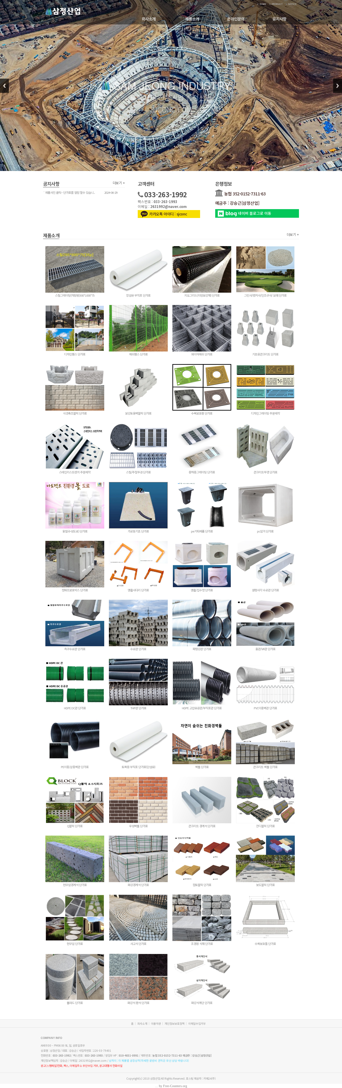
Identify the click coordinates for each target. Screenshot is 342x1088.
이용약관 (156, 1023)
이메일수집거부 (197, 1023)
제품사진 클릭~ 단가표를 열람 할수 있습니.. (70, 192)
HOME (263, 4)
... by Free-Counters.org (171, 1086)
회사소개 (149, 19)
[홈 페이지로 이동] (62, 7)
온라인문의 (236, 19)
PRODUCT (277, 4)
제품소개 (192, 19)
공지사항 (279, 19)
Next (337, 86)
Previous (4, 86)
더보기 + (119, 182)
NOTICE (292, 4)
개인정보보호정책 (174, 1023)
